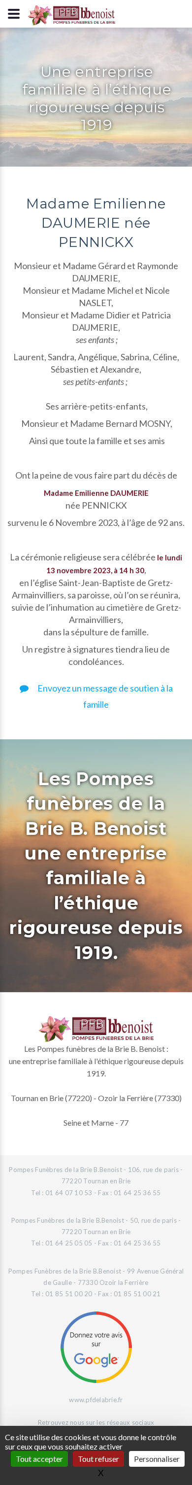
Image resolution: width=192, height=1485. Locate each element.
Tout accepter (39, 1458)
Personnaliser (157, 1458)
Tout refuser (98, 1458)
